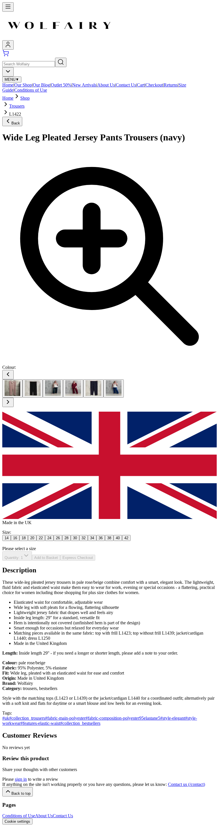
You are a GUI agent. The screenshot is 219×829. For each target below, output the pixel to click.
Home (7, 85)
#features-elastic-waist (40, 723)
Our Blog (41, 85)
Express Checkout (77, 558)
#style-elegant (172, 718)
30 (75, 538)
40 (118, 538)
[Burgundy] (73, 388)
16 (15, 538)
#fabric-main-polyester (65, 718)
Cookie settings (17, 821)
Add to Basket (46, 558)
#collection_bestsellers (80, 723)
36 (101, 538)
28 (66, 538)
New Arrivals (84, 85)
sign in (21, 779)
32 (84, 538)
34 (92, 538)
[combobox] (8, 72)
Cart (141, 85)
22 (41, 538)
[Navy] (93, 388)
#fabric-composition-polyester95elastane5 (123, 718)
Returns (171, 85)
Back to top (21, 793)
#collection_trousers (27, 718)
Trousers (17, 106)
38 (109, 538)
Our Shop (23, 85)
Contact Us (126, 85)
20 (32, 538)
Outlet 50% (61, 85)
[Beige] (12, 388)
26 (58, 538)
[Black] (33, 388)
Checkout (154, 85)
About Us (106, 85)
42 (126, 538)
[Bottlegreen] (53, 388)
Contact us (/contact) (186, 784)
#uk (5, 718)
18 (24, 538)
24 (49, 538)
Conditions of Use (30, 90)
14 (7, 538)
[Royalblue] (114, 388)
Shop (25, 98)
